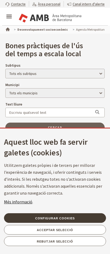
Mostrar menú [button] (9, 12)
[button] (15, 4)
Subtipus (13, 65)
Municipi (12, 84)
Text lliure (13, 104)
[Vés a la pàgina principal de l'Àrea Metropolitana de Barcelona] (50, 17)
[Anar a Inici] (7, 29)
